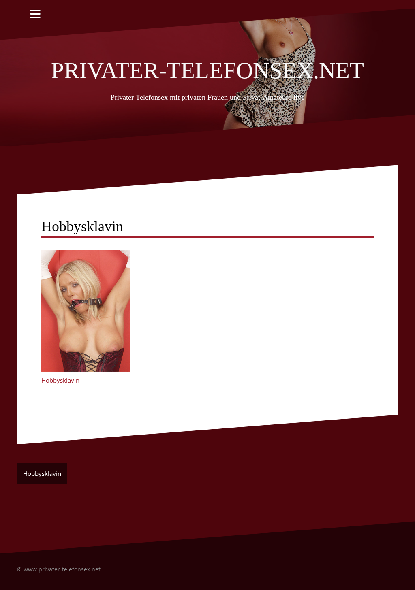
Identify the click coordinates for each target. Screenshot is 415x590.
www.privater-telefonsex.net (62, 569)
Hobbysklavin (60, 380)
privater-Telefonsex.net (207, 67)
